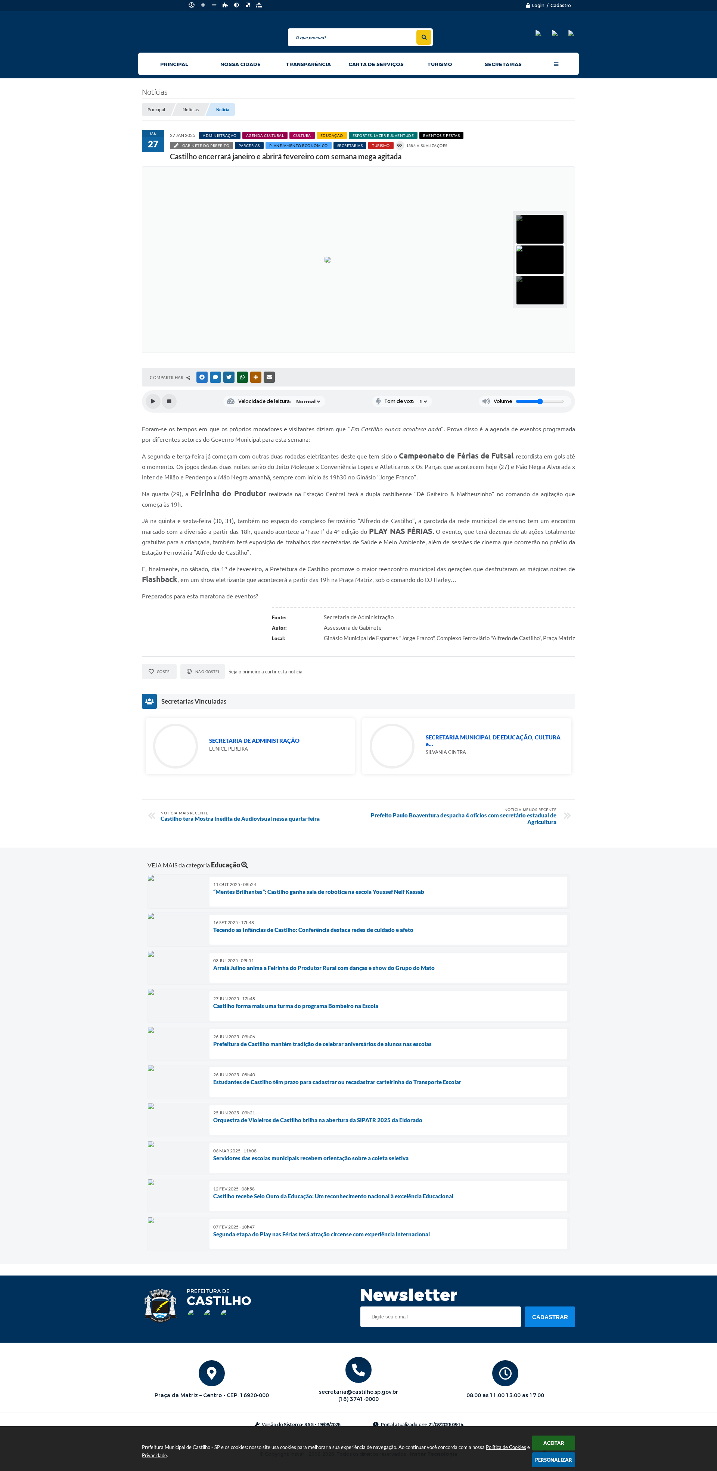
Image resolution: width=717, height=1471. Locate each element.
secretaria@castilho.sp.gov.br (358, 1392)
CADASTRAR (550, 1317)
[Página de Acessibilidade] (191, 5)
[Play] (153, 401)
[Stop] (169, 401)
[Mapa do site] (259, 5)
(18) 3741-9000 (358, 1399)
